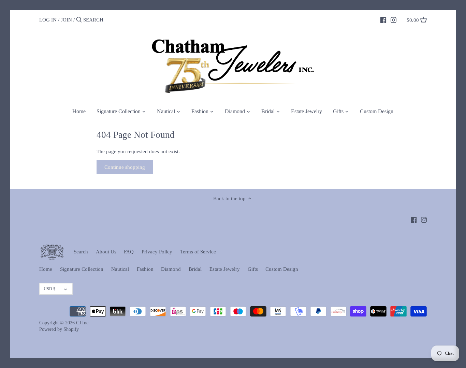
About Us (106, 251)
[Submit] (79, 20)
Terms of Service (198, 251)
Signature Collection (81, 269)
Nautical (120, 269)
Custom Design (281, 269)
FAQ (129, 251)
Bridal (195, 269)
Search (81, 251)
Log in (48, 20)
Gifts (253, 269)
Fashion (145, 269)
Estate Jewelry (224, 269)
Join (66, 20)
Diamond (171, 269)
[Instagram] (393, 19)
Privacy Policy (157, 251)
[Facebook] (383, 19)
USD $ (49, 288)
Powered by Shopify (59, 329)
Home (45, 269)
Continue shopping (124, 167)
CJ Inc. (83, 322)
